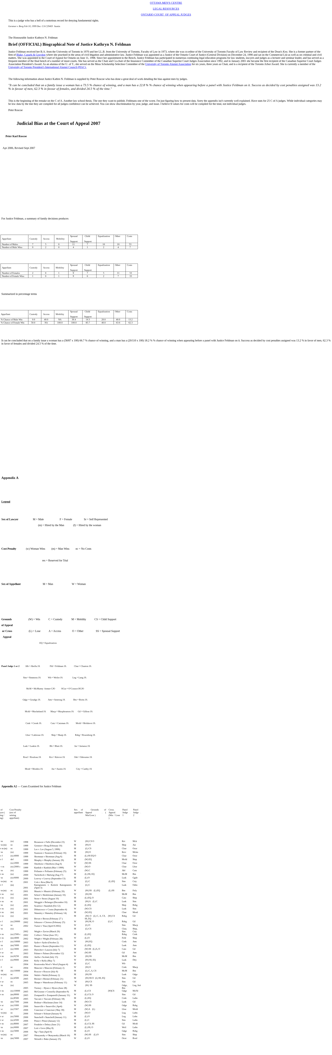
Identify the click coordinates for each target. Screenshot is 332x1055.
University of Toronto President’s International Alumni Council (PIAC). (47, 67)
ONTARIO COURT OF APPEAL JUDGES (166, 14)
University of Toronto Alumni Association (168, 64)
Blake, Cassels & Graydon (30, 54)
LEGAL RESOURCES (166, 8)
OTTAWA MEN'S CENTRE (166, 2)
